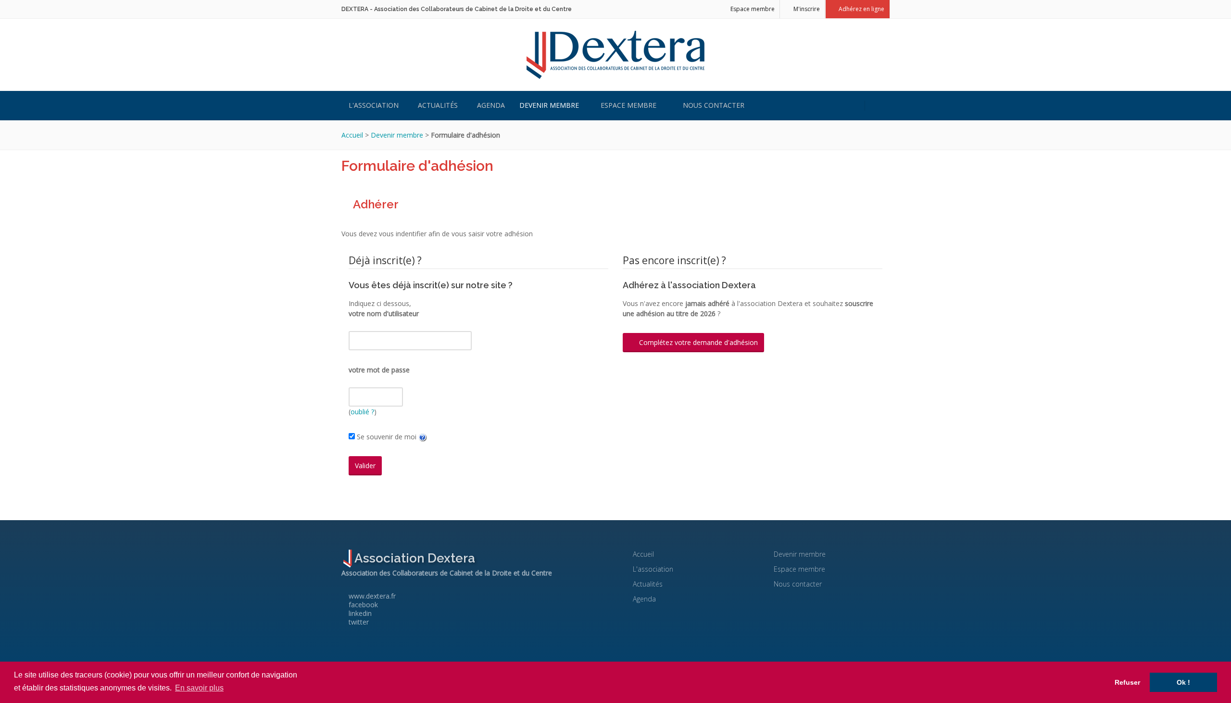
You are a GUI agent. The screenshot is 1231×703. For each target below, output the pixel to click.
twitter (358, 621)
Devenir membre (549, 105)
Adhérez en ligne (860, 9)
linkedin (359, 613)
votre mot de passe (379, 369)
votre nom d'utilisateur (384, 313)
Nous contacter (712, 105)
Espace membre (752, 9)
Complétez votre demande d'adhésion (697, 342)
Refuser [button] (1127, 682)
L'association (374, 105)
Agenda (491, 105)
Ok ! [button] (1183, 682)
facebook (362, 604)
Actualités (438, 105)
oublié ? (362, 411)
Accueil (352, 135)
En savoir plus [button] (199, 688)
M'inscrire (806, 9)
